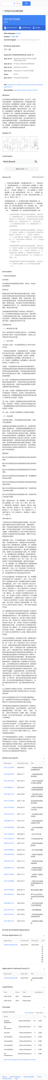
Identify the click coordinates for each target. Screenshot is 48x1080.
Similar (37, 28)
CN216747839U (9, 890)
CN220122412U (9, 843)
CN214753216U (9, 814)
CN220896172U (9, 868)
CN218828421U (9, 787)
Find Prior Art (26, 28)
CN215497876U (9, 774)
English (18, 33)
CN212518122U (9, 914)
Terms (39, 1077)
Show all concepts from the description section (20, 1059)
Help (16, 1078)
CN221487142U (9, 910)
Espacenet (17, 90)
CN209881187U (9, 821)
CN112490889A (9, 881)
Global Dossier (26, 90)
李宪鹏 (12, 36)
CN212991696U (9, 781)
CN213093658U (9, 827)
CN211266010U (9, 834)
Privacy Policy (7, 1078)
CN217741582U (9, 801)
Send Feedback (15, 1077)
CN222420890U (9, 850)
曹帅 (17, 36)
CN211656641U (9, 838)
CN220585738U (9, 854)
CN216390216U (9, 894)
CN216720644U (9, 807)
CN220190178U (9, 861)
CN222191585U (9, 874)
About (5, 1077)
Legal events (11, 85)
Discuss (35, 90)
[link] (8, 1021)
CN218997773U (9, 794)
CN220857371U (9, 903)
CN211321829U (9, 767)
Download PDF (12, 28)
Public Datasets (29, 1077)
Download (30, 1013)
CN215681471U (9, 921)
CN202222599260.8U (11, 945)
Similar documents (23, 85)
